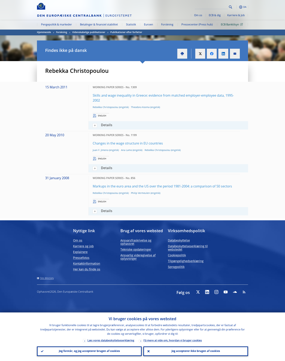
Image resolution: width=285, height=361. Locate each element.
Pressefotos (81, 257)
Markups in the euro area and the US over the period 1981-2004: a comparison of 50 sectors (162, 186)
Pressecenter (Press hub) (197, 24)
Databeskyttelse (179, 240)
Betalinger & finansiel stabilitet (99, 24)
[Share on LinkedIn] (223, 54)
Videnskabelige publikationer (88, 32)
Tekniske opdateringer (135, 249)
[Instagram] (216, 292)
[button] (236, 7)
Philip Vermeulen (140, 193)
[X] (198, 292)
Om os (198, 15)
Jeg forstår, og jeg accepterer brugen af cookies (89, 351)
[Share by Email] (235, 54)
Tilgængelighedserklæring (186, 261)
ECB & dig (215, 15)
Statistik (131, 24)
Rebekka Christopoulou (105, 107)
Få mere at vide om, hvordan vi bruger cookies (172, 340)
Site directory (47, 278)
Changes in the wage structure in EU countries (128, 143)
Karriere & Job (236, 15)
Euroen (148, 24)
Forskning (167, 24)
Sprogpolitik (176, 267)
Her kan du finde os (86, 269)
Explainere (80, 252)
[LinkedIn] (207, 292)
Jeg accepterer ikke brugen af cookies (196, 351)
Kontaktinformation (86, 263)
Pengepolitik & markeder (56, 24)
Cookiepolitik (177, 255)
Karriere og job (83, 246)
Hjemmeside (44, 32)
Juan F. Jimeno (100, 150)
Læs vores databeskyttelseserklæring (110, 340)
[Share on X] (200, 54)
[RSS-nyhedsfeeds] (244, 292)
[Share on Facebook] (212, 54)
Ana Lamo (126, 150)
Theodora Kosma (140, 107)
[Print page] (182, 54)
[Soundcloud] (235, 292)
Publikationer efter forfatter (126, 32)
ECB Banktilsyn (230, 24)
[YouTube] (226, 292)
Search (230, 7)
